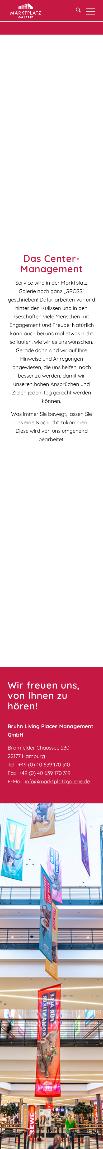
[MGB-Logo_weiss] (43, 10)
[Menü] (88, 10)
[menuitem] (76, 10)
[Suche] (76, 10)
